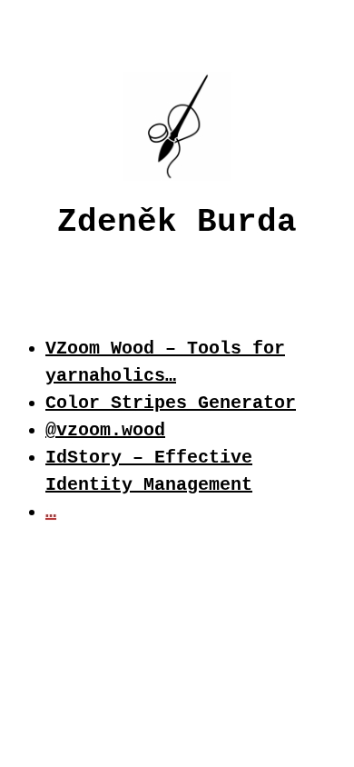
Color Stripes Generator (170, 403)
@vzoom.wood (105, 430)
